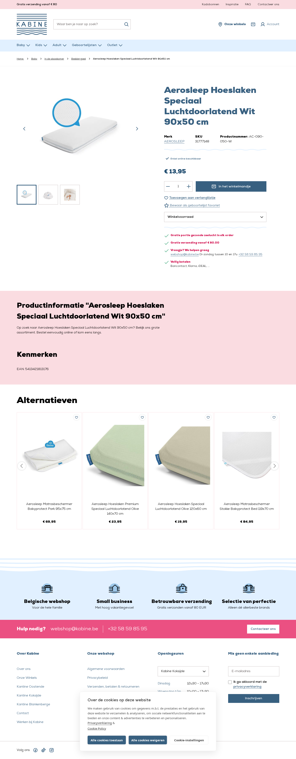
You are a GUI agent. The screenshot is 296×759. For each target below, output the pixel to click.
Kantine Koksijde (29, 695)
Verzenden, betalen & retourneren (113, 686)
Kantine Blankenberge (33, 704)
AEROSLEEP (174, 141)
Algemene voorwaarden (106, 669)
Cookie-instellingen (189, 740)
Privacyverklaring (100, 723)
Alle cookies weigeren (148, 740)
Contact (23, 713)
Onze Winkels (27, 678)
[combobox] (92, 24)
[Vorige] (24, 128)
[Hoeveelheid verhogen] (189, 186)
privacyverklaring (247, 686)
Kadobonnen (210, 4)
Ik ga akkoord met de (250, 684)
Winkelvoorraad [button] (181, 217)
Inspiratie (232, 4)
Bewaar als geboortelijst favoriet (194, 205)
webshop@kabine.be (185, 254)
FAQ (248, 4)
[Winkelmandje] (253, 24)
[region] (81, 140)
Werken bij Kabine (30, 722)
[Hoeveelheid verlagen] (168, 186)
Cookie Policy (97, 728)
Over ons (24, 669)
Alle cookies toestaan (107, 740)
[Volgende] (136, 128)
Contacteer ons (268, 4)
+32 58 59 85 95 (250, 254)
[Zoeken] (126, 24)
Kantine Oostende (30, 686)
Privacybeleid (97, 678)
